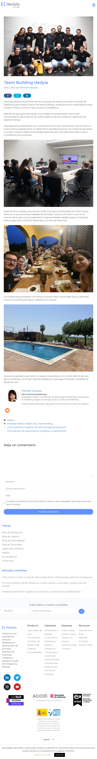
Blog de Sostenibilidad (13, 540)
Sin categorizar (9, 557)
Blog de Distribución (12, 532)
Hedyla (10, 420)
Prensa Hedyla (85, 645)
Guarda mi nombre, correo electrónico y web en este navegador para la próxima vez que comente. (48, 503)
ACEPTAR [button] (59, 755)
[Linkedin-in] (7, 677)
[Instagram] (7, 686)
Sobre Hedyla (68, 630)
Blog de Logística (10, 536)
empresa (11, 423)
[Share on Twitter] (17, 96)
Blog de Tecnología (12, 544)
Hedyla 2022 (31, 423)
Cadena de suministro (13, 548)
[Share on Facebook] (8, 96)
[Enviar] (81, 611)
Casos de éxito (86, 630)
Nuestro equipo (69, 634)
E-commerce (50, 637)
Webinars (83, 637)
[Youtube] (17, 686)
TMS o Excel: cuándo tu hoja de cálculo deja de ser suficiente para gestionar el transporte (47, 577)
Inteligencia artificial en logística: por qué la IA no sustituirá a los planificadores (41, 591)
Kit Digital (83, 641)
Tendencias (8, 561)
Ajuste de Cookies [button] (42, 755)
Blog (81, 634)
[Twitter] (17, 677)
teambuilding (45, 423)
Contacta (66, 648)
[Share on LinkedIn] (27, 96)
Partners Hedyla (69, 645)
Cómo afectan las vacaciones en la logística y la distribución (36, 431)
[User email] (7, 410)
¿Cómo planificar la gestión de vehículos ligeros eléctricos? (36, 427)
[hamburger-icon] (94, 5)
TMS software (33, 637)
